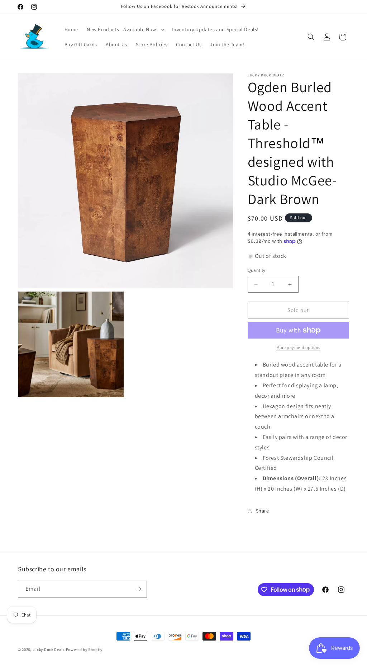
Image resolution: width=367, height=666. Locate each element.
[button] (124, 29)
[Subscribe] (139, 589)
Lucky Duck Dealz (49, 649)
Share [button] (262, 510)
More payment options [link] (298, 347)
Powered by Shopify (84, 649)
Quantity (257, 270)
